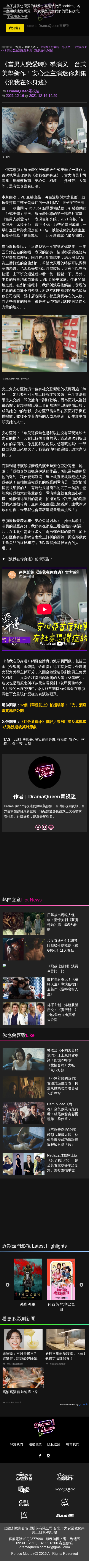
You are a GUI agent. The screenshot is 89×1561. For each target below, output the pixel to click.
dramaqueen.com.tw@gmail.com (44, 1547)
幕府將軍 (27, 1304)
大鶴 (27, 743)
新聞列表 (30, 47)
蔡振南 (62, 739)
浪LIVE (6, 157)
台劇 (17, 739)
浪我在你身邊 (45, 739)
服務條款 (35, 1444)
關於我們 (16, 1444)
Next (81, 1285)
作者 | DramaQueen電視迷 (44, 796)
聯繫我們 (72, 1444)
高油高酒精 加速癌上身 (20, 1392)
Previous (7, 1285)
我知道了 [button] (15, 28)
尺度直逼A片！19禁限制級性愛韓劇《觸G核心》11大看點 (62, 945)
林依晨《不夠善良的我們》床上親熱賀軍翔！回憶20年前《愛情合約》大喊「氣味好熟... (62, 1060)
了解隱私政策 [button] (17, 17)
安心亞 (74, 739)
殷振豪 (27, 739)
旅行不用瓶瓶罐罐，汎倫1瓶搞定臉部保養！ (65, 1356)
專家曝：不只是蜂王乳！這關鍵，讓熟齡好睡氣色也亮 (22, 1356)
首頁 (18, 47)
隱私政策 (53, 1444)
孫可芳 (17, 743)
